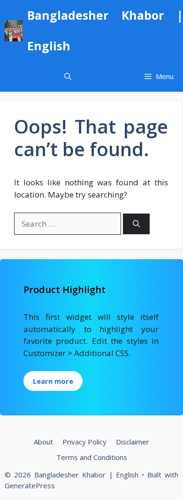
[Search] (136, 224)
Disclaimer (132, 441)
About (43, 441)
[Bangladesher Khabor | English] (14, 31)
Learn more (53, 381)
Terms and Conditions (91, 457)
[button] (68, 76)
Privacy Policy (84, 441)
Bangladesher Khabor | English (105, 30)
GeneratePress (30, 485)
